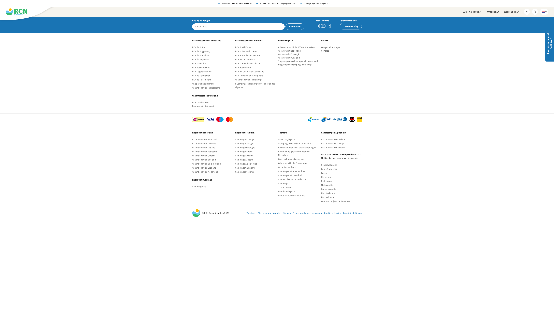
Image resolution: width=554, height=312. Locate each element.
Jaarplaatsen (284, 187)
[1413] (318, 26)
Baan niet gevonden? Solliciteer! (549, 43)
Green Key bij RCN (286, 139)
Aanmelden (295, 26)
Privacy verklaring (301, 213)
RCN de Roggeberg (201, 51)
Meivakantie (327, 185)
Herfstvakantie (328, 193)
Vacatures (251, 213)
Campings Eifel (199, 186)
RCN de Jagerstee (200, 59)
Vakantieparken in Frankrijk (248, 79)
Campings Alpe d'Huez (246, 163)
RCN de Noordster (200, 55)
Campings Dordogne (245, 147)
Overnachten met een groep (291, 159)
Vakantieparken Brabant (204, 167)
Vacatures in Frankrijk (288, 54)
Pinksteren (326, 181)
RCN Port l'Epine (243, 47)
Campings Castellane (245, 167)
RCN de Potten (199, 47)
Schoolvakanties (329, 165)
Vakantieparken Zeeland (204, 159)
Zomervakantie (328, 189)
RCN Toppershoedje (202, 71)
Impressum (316, 213)
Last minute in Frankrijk (332, 143)
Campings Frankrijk (244, 139)
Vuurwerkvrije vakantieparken (335, 201)
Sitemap (287, 213)
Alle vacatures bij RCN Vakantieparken (296, 47)
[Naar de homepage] (16, 11)
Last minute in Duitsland (333, 147)
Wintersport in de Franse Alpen (293, 163)
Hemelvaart (326, 177)
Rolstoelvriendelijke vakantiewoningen (297, 147)
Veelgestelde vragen (330, 47)
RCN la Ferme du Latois (246, 51)
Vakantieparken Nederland (205, 171)
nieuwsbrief (353, 158)
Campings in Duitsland (203, 106)
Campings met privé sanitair (291, 171)
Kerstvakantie (327, 197)
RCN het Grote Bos (201, 67)
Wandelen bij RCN (286, 191)
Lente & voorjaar (329, 169)
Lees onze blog (351, 26)
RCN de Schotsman (201, 75)
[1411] (329, 26)
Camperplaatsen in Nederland (292, 179)
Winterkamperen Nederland (291, 195)
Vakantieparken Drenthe (204, 143)
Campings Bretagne (244, 143)
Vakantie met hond (287, 167)
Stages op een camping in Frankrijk (295, 64)
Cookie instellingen (352, 213)
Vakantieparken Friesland (204, 139)
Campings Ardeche (244, 159)
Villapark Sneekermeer (203, 83)
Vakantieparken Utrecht (203, 155)
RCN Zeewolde (199, 63)
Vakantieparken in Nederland (206, 87)
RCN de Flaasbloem (201, 79)
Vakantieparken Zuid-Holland (206, 163)
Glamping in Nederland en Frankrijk (295, 143)
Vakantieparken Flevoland (204, 151)
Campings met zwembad (290, 175)
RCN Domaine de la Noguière (249, 75)
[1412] (323, 26)
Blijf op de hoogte (201, 20)
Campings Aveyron (244, 155)
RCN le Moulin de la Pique (247, 55)
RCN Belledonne (243, 67)
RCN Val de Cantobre (245, 59)
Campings (283, 183)
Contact (325, 50)
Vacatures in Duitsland (289, 57)
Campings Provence (244, 171)
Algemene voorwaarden (269, 213)
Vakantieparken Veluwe (203, 147)
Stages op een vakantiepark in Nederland (298, 61)
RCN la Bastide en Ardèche (247, 63)
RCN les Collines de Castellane (249, 71)
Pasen (324, 173)
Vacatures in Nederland (289, 50)
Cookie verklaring (332, 213)
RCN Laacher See (200, 102)
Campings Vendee (243, 151)
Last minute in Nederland (333, 139)
